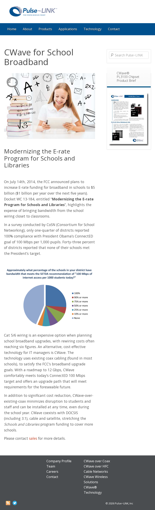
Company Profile (58, 461)
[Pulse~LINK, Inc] (33, 16)
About (27, 29)
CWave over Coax (97, 461)
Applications (68, 29)
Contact (114, 29)
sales (33, 438)
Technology (93, 29)
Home (11, 29)
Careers (52, 471)
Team (50, 466)
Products (45, 29)
